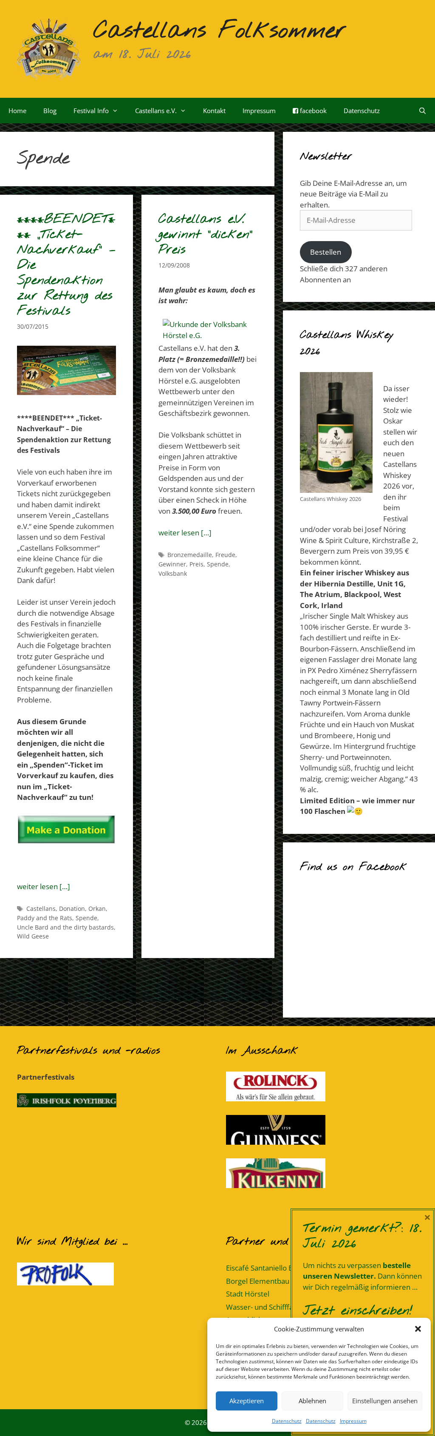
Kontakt (214, 110)
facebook (312, 110)
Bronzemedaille (189, 555)
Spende (86, 918)
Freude (225, 555)
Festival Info (91, 110)
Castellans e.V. (156, 110)
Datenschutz (287, 1421)
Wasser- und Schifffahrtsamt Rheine (285, 1307)
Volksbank (172, 573)
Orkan (97, 908)
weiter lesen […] (43, 886)
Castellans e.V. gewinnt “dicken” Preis (205, 235)
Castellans (41, 908)
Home (17, 110)
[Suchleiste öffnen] (422, 110)
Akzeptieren (246, 1400)
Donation (72, 908)
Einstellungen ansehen (385, 1400)
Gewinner (172, 564)
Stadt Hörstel (247, 1294)
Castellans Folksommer (219, 31)
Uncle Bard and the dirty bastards (65, 927)
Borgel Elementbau (257, 1281)
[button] (418, 1329)
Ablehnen (312, 1400)
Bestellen (325, 252)
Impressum (353, 1421)
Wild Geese (33, 936)
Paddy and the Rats (44, 918)
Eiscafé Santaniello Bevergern (274, 1268)
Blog (49, 110)
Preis (196, 564)
